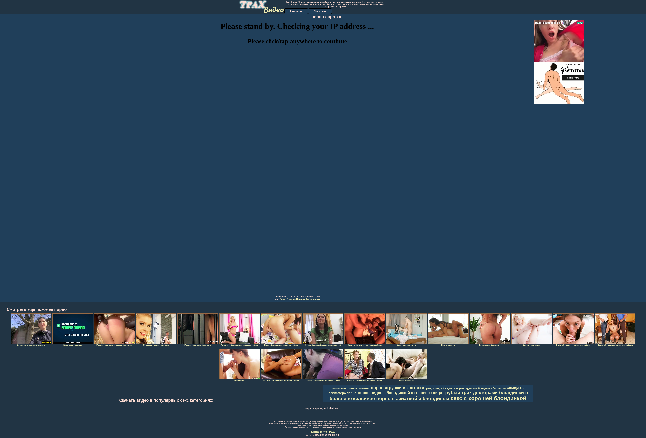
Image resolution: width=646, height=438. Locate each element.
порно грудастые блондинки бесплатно (481, 388)
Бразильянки (313, 299)
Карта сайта (319, 431)
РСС (332, 431)
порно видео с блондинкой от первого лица (400, 393)
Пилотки (300, 299)
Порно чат (320, 11)
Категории (296, 11)
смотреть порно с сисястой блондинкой (351, 388)
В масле (291, 299)
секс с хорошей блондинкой (488, 398)
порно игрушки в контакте (397, 387)
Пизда (283, 299)
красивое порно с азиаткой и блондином (401, 398)
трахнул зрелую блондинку (440, 388)
